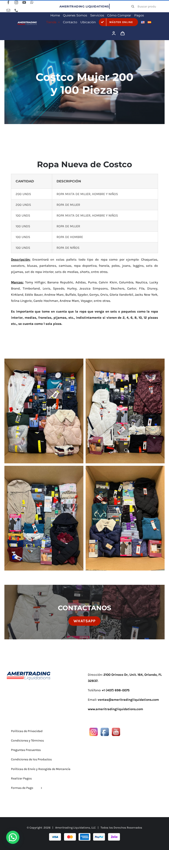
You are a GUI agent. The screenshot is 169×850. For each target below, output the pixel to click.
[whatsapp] (31, 2)
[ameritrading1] (27, 23)
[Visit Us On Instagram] (93, 729)
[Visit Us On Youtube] (115, 729)
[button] (12, 837)
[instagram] (16, 2)
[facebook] (8, 2)
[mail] (8, 10)
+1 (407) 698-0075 (116, 690)
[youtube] (24, 2)
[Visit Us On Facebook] (104, 729)
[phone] (16, 10)
